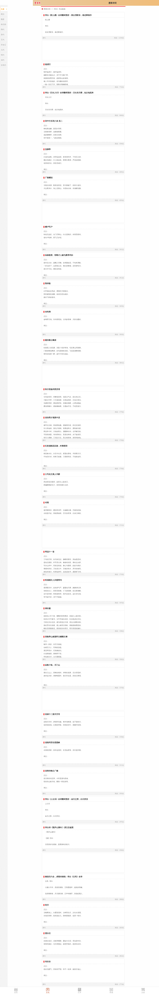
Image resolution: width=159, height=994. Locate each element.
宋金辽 (3, 45)
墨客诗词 (113, 3)
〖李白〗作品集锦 (58, 9)
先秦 (2, 9)
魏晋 (2, 19)
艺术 (79, 992)
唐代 (2, 35)
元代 (2, 50)
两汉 (2, 14)
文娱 (143, 992)
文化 (47, 992)
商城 (111, 992)
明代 (2, 55)
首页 (16, 992)
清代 (2, 60)
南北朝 (3, 24)
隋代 (2, 29)
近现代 (3, 65)
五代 (2, 40)
